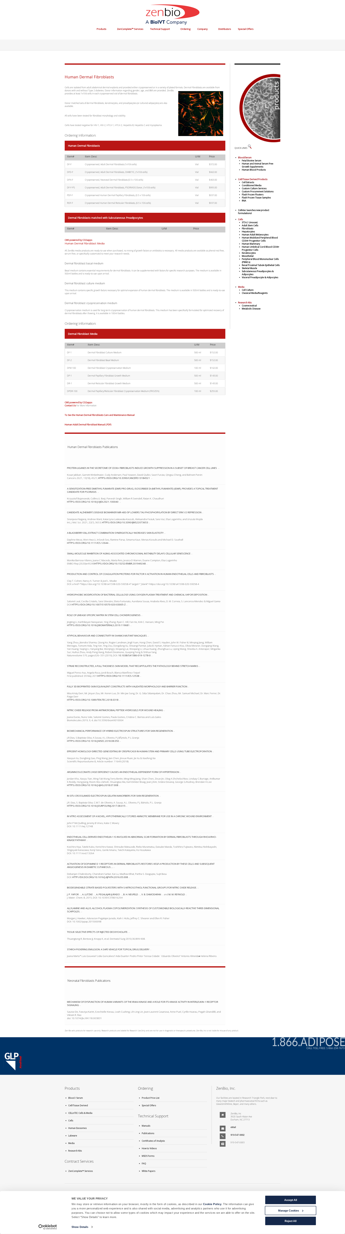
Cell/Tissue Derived (78, 1105)
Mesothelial (248, 256)
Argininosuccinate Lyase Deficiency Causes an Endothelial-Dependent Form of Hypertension (123, 772)
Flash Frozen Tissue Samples (256, 197)
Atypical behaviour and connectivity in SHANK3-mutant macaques (107, 635)
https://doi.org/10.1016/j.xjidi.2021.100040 (93, 501)
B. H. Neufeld (130, 894)
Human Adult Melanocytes (255, 234)
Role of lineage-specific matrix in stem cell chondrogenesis (104, 615)
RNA (244, 200)
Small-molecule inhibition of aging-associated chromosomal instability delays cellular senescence (128, 553)
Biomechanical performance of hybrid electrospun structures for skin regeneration (120, 730)
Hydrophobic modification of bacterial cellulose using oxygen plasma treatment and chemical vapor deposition (137, 594)
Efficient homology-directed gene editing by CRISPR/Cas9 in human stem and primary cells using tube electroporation (139, 751)
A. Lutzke (87, 894)
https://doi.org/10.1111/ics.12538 (118, 675)
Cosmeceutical (249, 305)
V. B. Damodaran (151, 894)
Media (71, 1143)
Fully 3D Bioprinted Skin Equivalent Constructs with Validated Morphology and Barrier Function (127, 686)
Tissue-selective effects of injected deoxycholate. (97, 932)
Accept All (290, 1199)
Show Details (80, 1226)
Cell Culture (248, 289)
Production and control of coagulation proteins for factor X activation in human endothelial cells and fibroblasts (140, 574)
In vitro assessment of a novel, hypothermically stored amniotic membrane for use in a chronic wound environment (139, 816)
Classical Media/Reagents (255, 293)
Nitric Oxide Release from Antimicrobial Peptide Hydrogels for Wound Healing (115, 710)
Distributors (224, 29)
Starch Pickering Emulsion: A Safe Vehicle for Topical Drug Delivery (108, 949)
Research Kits (75, 1150)
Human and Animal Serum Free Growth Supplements (257, 165)
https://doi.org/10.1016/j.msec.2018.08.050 (93, 741)
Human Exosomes (77, 1128)
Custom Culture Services (254, 188)
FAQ (144, 1163)
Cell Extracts (248, 182)
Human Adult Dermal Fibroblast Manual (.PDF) (88, 424)
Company (202, 29)
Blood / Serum (75, 1097)
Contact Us (70, 405)
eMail (233, 1127)
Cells (70, 1120)
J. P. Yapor (73, 894)
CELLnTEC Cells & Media (80, 1112)
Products (101, 29)
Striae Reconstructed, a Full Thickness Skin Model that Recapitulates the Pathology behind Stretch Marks (132, 666)
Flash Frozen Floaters (252, 194)
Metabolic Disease (251, 308)
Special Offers (246, 29)
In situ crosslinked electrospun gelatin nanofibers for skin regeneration (113, 795)
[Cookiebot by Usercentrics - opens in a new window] (47, 1227)
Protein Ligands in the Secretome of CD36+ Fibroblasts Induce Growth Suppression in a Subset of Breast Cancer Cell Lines (142, 468)
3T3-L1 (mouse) (249, 222)
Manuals (146, 1125)
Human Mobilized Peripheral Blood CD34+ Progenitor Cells (260, 239)
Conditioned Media (251, 185)
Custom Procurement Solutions (257, 191)
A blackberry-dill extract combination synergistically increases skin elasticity (115, 532)
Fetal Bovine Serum (251, 160)
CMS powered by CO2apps (78, 240)
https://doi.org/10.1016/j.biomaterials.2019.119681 (98, 625)
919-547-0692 (238, 1134)
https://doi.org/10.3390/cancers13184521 (124, 478)
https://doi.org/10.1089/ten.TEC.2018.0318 (92, 699)
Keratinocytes (249, 252)
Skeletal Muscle (249, 268)
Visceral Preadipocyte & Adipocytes (260, 277)
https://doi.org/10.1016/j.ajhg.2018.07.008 (92, 785)
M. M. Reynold (177, 894)
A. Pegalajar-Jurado (108, 894)
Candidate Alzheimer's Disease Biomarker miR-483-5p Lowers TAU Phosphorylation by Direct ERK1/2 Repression (134, 512)
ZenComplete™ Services (130, 29)
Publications (148, 1133)
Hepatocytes (248, 231)
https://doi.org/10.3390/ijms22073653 (125, 522)
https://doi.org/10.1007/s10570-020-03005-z (99, 604)
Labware (72, 1135)
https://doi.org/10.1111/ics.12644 (87, 542)
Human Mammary (251, 243)
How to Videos (149, 1148)
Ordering (185, 29)
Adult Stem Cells (250, 225)
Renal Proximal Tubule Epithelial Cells (261, 265)
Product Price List (150, 1097)
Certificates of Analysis (153, 1140)
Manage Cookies (288, 1210)
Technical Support (160, 29)
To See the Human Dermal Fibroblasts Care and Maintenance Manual (100, 415)
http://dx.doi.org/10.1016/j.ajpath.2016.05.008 (100, 877)
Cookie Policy (212, 1204)
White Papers (148, 1171)
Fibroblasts (247, 228)
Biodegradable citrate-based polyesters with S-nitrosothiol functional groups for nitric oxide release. (132, 887)
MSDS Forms (148, 1155)
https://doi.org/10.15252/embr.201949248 (120, 563)
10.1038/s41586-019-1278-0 (134, 655)
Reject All (290, 1220)
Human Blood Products (254, 169)
